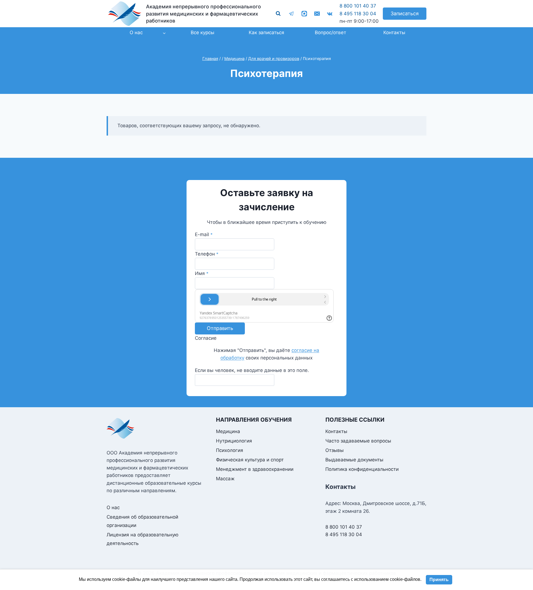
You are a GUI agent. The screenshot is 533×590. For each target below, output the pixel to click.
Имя (201, 273)
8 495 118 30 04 (358, 13)
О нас (113, 507)
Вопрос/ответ (330, 32)
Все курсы (202, 32)
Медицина (228, 431)
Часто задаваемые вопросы (358, 441)
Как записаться (266, 32)
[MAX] (304, 13)
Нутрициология (234, 441)
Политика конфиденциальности (362, 469)
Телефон (206, 254)
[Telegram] (291, 13)
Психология (229, 450)
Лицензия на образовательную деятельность (142, 539)
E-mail (204, 234)
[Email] (317, 13)
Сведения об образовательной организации (142, 521)
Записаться (405, 13)
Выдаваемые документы (354, 459)
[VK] (329, 13)
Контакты (394, 32)
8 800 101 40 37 (358, 6)
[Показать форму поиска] (278, 14)
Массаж (225, 478)
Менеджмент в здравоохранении (254, 469)
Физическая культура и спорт (250, 459)
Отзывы (334, 450)
